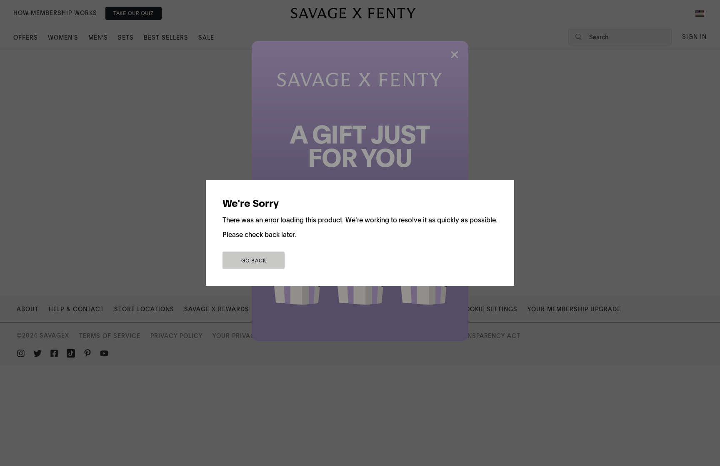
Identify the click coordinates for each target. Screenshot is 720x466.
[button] (253, 260)
